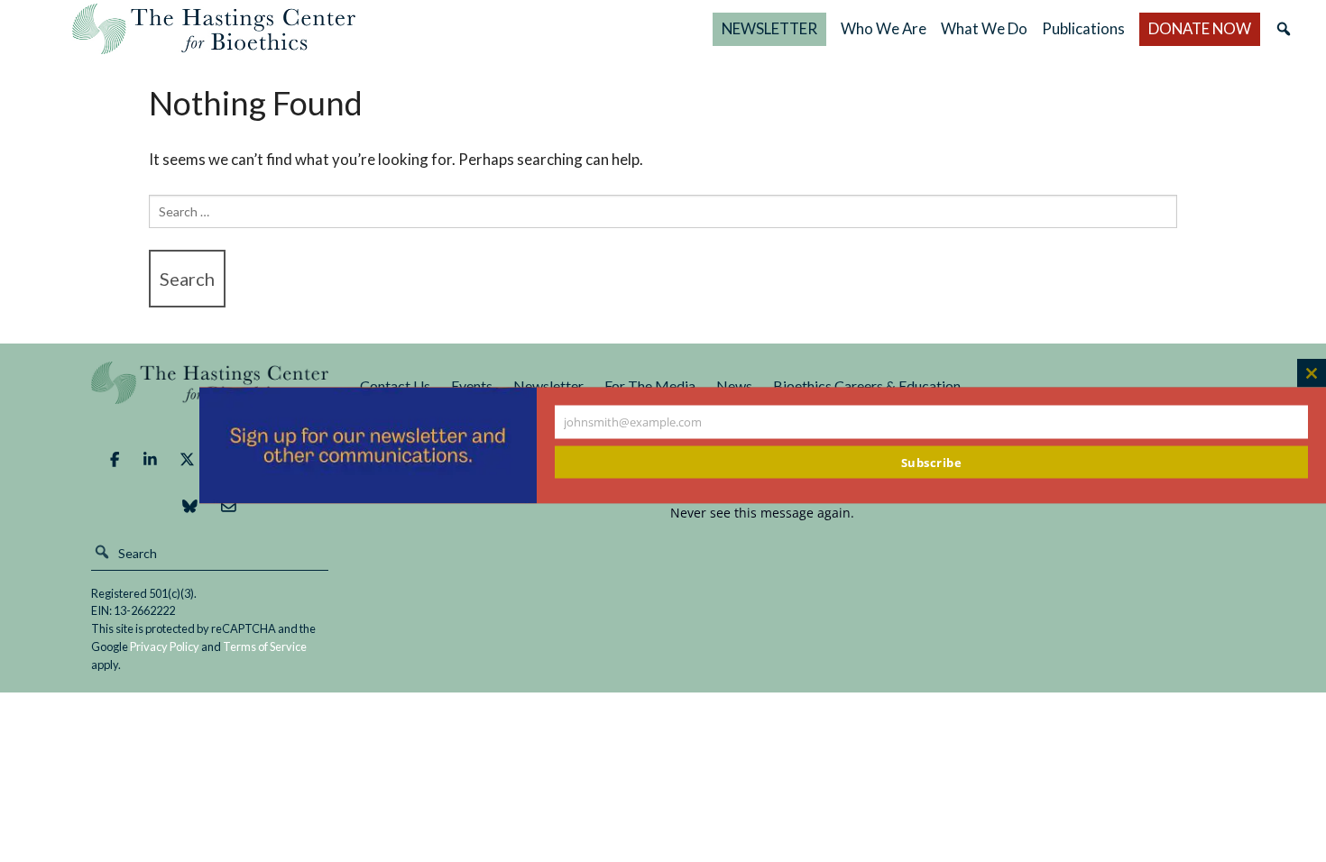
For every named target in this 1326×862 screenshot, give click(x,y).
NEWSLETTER (769, 28)
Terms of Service (265, 646)
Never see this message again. (762, 512)
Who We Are (883, 28)
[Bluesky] (190, 507)
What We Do (984, 28)
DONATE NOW (1199, 28)
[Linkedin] (150, 460)
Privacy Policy (164, 646)
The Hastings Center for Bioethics (213, 29)
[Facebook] (115, 460)
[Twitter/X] (187, 460)
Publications (1083, 28)
